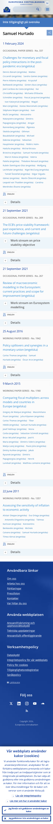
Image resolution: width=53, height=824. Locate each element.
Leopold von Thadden (13, 183)
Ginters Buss (31, 85)
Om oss (11, 579)
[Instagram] (26, 703)
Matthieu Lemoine (31, 463)
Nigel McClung (32, 170)
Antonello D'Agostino (14, 520)
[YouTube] (34, 703)
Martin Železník (28, 178)
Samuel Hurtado (30, 153)
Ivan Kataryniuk (12, 102)
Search (37, 9)
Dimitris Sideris (27, 442)
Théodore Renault (29, 161)
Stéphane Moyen (11, 110)
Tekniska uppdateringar (21, 631)
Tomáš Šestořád (12, 174)
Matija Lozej (8, 446)
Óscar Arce (28, 360)
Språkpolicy (14, 675)
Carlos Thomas (10, 356)
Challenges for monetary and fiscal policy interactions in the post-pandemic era (25, 62)
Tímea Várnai (9, 537)
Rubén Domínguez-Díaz (14, 166)
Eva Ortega (34, 516)
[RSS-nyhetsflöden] (26, 710)
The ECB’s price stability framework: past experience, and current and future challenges (26, 229)
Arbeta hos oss (16, 583)
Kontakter (13, 598)
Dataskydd (13, 655)
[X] (11, 703)
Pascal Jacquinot (32, 98)
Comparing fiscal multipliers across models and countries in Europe (26, 402)
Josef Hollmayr (9, 429)
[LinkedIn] (19, 703)
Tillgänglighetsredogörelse (23, 670)
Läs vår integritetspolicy (28, 796)
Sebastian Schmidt (29, 434)
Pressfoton (13, 593)
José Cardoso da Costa (13, 89)
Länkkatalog (15, 683)
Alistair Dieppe (10, 516)
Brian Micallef (9, 438)
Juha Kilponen (27, 417)
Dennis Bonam (10, 72)
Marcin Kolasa (11, 157)
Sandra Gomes (30, 76)
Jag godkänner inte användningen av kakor (28, 818)
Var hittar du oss (17, 603)
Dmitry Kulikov (10, 451)
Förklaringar (14, 588)
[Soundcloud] (42, 703)
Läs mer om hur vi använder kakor (28, 801)
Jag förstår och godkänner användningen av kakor (29, 810)
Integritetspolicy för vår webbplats (27, 660)
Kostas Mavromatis (29, 106)
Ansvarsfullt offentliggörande (24, 636)
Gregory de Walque (12, 412)
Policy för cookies (17, 665)
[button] (47, 3)
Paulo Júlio (31, 446)
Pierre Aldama (9, 81)
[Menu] (47, 9)
